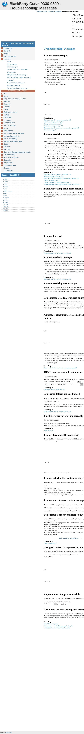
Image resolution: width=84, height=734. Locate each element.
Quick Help (8, 48)
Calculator (7, 160)
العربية (4, 177)
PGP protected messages (16, 83)
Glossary (7, 168)
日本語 (5, 195)
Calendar (7, 104)
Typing (6, 115)
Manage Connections (11, 136)
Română (5, 202)
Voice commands (10, 56)
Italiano (5, 193)
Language (7, 120)
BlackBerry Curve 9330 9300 (5, 4)
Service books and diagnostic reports (17, 152)
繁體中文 (5, 210)
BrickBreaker (8, 163)
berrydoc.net (9, 732)
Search (6, 144)
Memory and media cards (13, 141)
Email (9, 61)
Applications (8, 131)
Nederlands (6, 197)
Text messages (12, 67)
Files (5, 93)
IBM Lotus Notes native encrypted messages (19, 79)
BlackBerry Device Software (14, 133)
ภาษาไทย (5, 204)
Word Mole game (10, 165)
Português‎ (6, 200)
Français (5, 186)
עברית (4, 188)
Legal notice (8, 171)
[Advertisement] (53, 27)
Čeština (5, 179)
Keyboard (7, 117)
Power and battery (10, 139)
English (5, 183)
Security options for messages (17, 69)
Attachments (11, 72)
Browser (7, 101)
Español (5, 184)
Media (6, 96)
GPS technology (10, 125)
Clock (6, 109)
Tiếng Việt (5, 206)
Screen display (9, 123)
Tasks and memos (10, 112)
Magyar (5, 190)
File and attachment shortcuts (17, 88)
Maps (6, 128)
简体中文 (5, 208)
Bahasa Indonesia (7, 191)
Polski (4, 199)
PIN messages (12, 64)
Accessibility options (11, 157)
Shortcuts (7, 51)
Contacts (7, 107)
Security (7, 149)
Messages (59, 11)
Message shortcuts (13, 85)
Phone (6, 53)
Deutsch (5, 181)
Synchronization (9, 155)
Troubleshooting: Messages (17, 91)
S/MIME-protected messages (17, 75)
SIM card (7, 147)
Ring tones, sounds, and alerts (15, 99)
